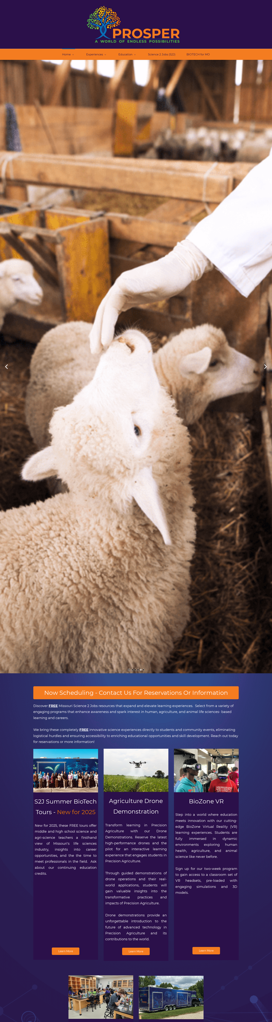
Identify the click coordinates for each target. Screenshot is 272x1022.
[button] (6, 366)
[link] (65, 752)
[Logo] (133, 24)
